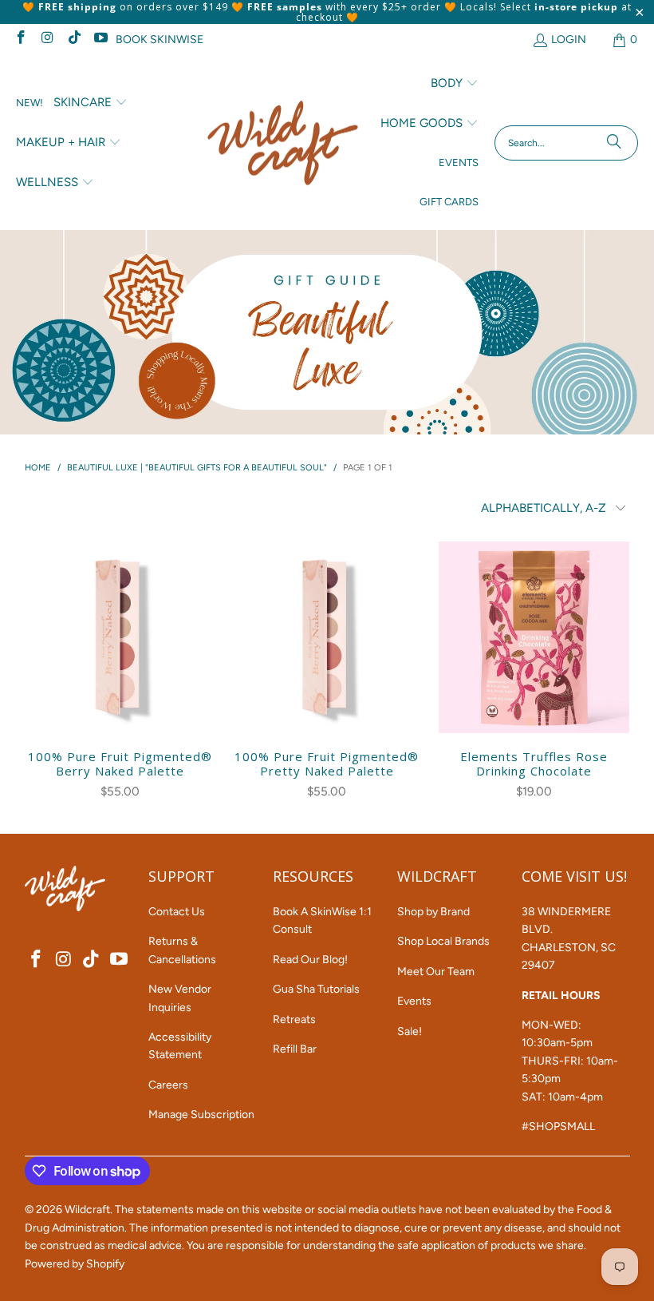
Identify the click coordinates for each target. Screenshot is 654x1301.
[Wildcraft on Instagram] (47, 39)
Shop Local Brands (443, 941)
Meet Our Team (436, 971)
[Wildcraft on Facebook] (20, 39)
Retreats (294, 1019)
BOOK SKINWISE (159, 39)
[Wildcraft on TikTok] (73, 39)
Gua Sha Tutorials (316, 989)
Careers (168, 1085)
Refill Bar (295, 1049)
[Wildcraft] (282, 143)
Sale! (409, 1031)
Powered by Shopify (74, 1264)
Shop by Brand (433, 911)
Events (414, 1001)
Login (568, 39)
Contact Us (176, 911)
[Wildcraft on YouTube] (100, 39)
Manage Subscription (201, 1114)
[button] (90, 103)
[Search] (614, 143)
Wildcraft (87, 1209)
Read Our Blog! (310, 959)
